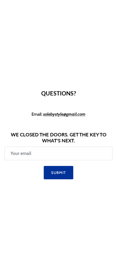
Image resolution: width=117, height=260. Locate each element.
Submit (58, 172)
